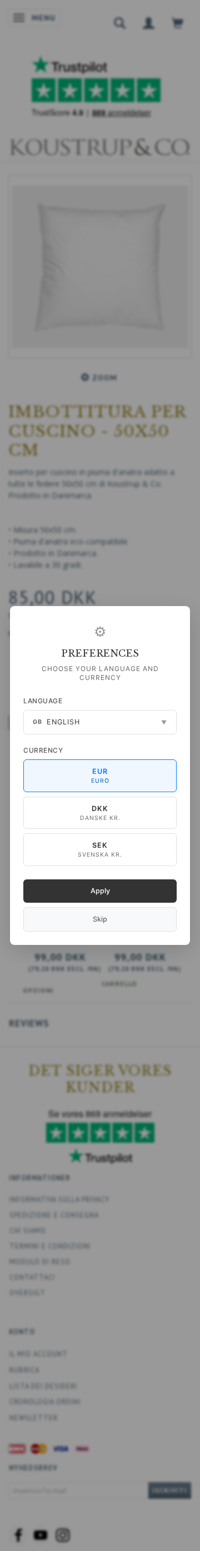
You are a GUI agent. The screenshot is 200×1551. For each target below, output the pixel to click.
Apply (100, 891)
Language (42, 701)
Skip (100, 919)
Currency (43, 750)
